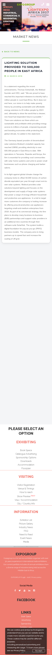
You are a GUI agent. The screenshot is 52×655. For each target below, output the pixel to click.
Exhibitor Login (26, 627)
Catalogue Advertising (26, 454)
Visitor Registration (26, 485)
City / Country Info (26, 503)
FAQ (26, 531)
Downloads (26, 461)
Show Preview (26, 496)
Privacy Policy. (19, 651)
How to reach (26, 492)
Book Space (26, 450)
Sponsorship (26, 624)
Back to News (11, 52)
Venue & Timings (26, 488)
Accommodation (26, 464)
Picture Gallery (26, 523)
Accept (38, 651)
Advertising (26, 620)
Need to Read (26, 534)
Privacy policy (36, 577)
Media (26, 541)
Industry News (26, 527)
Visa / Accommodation (26, 500)
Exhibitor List (26, 520)
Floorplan (26, 468)
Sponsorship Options (26, 457)
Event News (26, 538)
